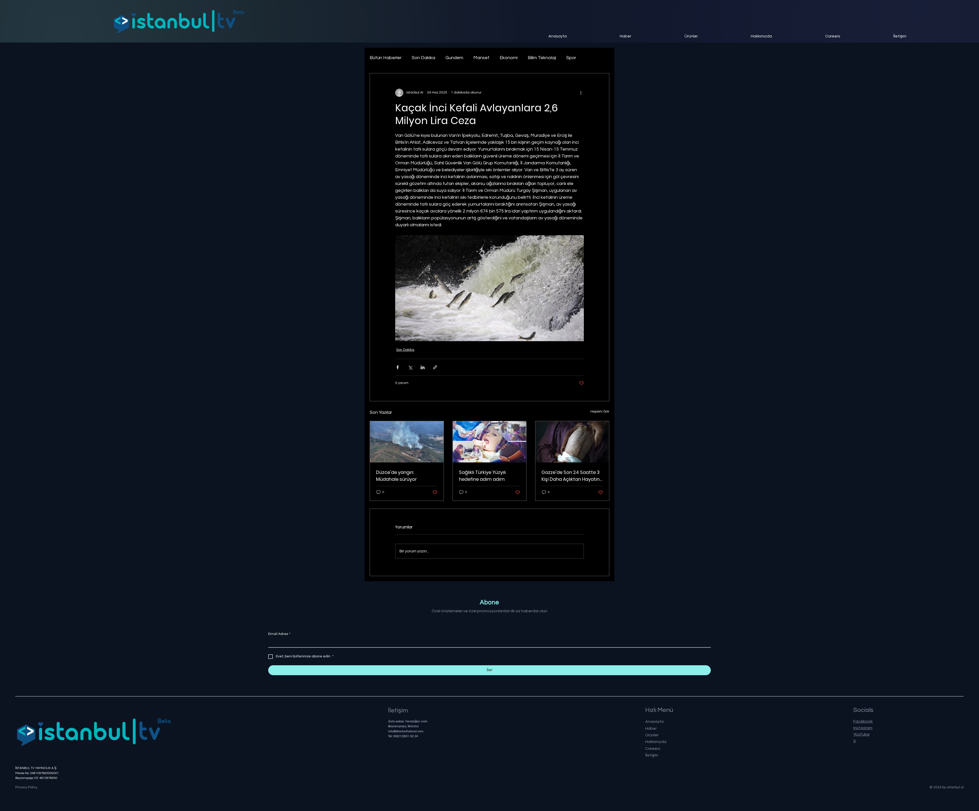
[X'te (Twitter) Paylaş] (410, 367)
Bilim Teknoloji (542, 57)
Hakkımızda (655, 742)
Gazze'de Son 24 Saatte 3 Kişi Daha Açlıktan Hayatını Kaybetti (571, 476)
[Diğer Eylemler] (581, 93)
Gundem (454, 57)
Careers (652, 749)
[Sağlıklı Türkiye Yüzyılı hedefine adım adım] (489, 441)
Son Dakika (423, 57)
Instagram (862, 728)
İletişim (651, 755)
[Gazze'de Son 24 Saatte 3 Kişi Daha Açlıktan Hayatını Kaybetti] (572, 441)
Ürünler (652, 735)
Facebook (863, 721)
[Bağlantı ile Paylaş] (435, 367)
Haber (651, 728)
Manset (481, 57)
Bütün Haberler (386, 57)
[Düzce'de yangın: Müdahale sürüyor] (407, 441)
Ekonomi (509, 57)
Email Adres (279, 634)
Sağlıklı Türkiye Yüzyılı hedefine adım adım (482, 475)
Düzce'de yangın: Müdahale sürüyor (396, 475)
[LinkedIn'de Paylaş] (422, 367)
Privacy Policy (26, 787)
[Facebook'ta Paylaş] (397, 367)
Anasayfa (654, 722)
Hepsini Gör (599, 411)
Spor (571, 57)
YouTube (861, 734)
